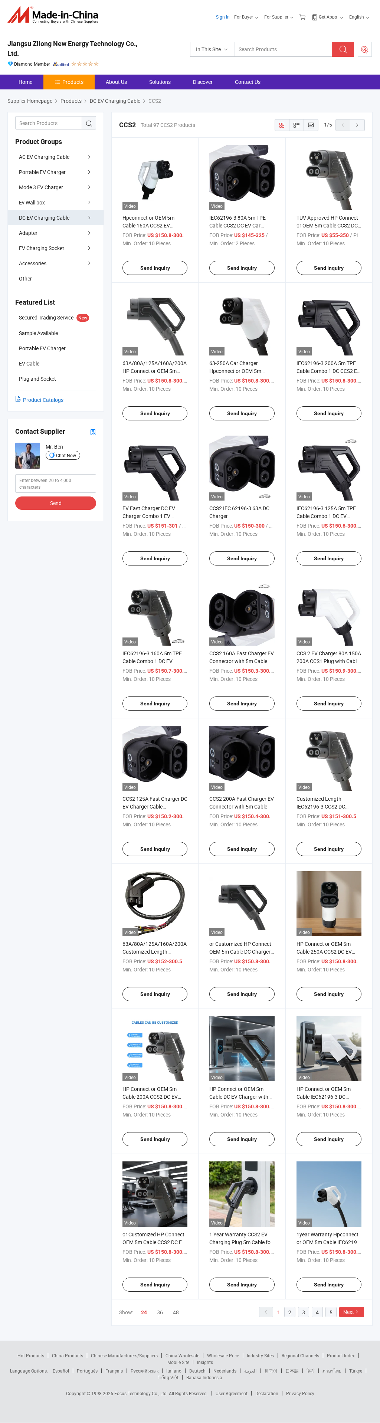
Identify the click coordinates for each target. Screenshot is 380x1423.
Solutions (160, 81)
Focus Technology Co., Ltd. (141, 1393)
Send (56, 502)
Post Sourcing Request (365, 49)
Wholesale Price (223, 1355)
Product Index (341, 1355)
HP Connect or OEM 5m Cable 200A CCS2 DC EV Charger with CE (150, 1096)
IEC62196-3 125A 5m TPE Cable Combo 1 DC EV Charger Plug (326, 516)
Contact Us (248, 81)
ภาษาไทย (331, 1371)
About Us (116, 81)
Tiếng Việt (168, 1377)
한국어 (271, 1371)
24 (144, 1312)
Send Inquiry (155, 268)
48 (176, 1312)
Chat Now (66, 455)
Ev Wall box (32, 202)
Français (114, 1371)
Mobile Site (178, 1362)
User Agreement (232, 1393)
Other (25, 278)
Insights (205, 1362)
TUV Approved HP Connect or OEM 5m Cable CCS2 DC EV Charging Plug (327, 225)
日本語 (292, 1371)
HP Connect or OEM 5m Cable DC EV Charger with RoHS (238, 1096)
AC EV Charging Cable (44, 156)
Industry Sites (260, 1355)
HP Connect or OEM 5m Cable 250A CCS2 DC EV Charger (324, 951)
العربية (250, 1371)
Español (61, 1371)
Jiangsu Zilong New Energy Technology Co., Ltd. (72, 49)
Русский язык (144, 1371)
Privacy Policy (300, 1393)
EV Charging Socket (41, 248)
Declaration (266, 1393)
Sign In (223, 17)
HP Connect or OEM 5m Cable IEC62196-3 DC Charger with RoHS (324, 1096)
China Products (67, 1355)
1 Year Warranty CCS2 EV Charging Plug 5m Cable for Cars (240, 1242)
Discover (203, 81)
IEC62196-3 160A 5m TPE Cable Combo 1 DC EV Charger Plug (152, 661)
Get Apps (328, 17)
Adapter (28, 232)
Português (87, 1371)
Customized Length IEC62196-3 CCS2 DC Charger (321, 806)
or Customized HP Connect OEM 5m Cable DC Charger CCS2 (240, 951)
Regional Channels (300, 1355)
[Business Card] (93, 432)
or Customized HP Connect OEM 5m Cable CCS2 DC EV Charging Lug (153, 1242)
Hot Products (30, 1355)
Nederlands (224, 1371)
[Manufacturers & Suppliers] (55, 14)
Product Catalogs (43, 399)
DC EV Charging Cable (44, 217)
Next (348, 1311)
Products (72, 81)
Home (25, 81)
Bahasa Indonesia (204, 1377)
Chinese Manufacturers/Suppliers (124, 1355)
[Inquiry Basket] (303, 17)
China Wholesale (182, 1355)
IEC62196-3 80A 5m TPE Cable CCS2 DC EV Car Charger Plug (237, 225)
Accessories (32, 263)
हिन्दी (311, 1371)
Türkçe (355, 1371)
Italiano (173, 1371)
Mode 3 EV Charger (41, 187)
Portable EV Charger (42, 172)
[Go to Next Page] (357, 125)
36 (160, 1312)
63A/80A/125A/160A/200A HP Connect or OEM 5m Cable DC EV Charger (154, 371)
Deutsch (197, 1371)
